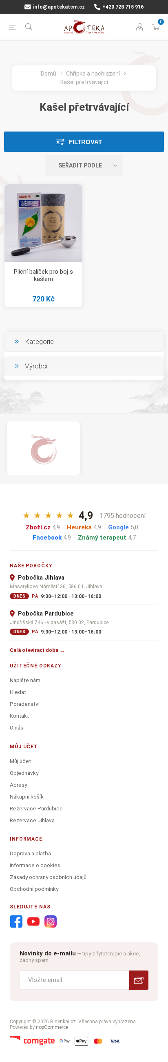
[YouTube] (33, 921)
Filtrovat (85, 141)
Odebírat (138, 980)
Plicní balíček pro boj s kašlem (43, 275)
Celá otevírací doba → (37, 650)
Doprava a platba (30, 853)
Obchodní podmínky (34, 889)
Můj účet (20, 761)
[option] (43, 448)
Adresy (18, 784)
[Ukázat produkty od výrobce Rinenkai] (43, 448)
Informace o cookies (35, 865)
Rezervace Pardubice (36, 808)
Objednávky (24, 773)
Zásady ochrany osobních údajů (48, 877)
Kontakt (19, 715)
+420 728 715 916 (122, 7)
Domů (48, 73)
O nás (16, 727)
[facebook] (16, 921)
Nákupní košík (27, 796)
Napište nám (25, 680)
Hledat (18, 692)
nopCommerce (52, 1027)
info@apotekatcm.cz (58, 7)
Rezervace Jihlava (32, 820)
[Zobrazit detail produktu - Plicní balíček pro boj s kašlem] (43, 223)
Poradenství (25, 704)
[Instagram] (50, 921)
